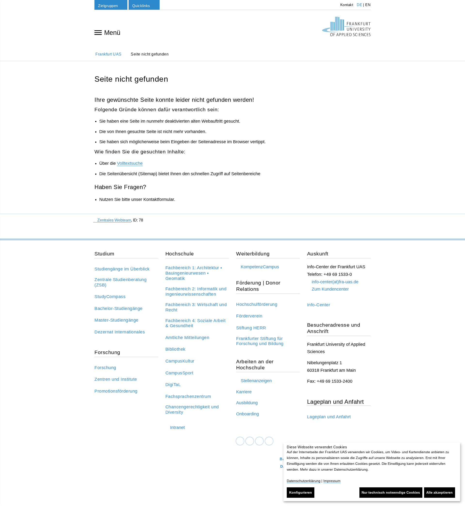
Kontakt (346, 5)
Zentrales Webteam (114, 220)
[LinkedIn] (250, 441)
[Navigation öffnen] (98, 32)
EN (368, 5)
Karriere (244, 391)
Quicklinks (141, 6)
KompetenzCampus (260, 266)
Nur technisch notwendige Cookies (391, 492)
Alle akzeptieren (439, 492)
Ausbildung (247, 402)
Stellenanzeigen (256, 380)
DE (359, 5)
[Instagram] (259, 441)
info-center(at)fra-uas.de (335, 281)
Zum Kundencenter (330, 289)
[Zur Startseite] (346, 26)
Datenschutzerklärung (303, 481)
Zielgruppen (108, 6)
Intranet (177, 427)
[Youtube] (269, 441)
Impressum (332, 481)
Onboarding (247, 413)
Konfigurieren (300, 492)
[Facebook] (240, 441)
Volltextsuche (130, 163)
